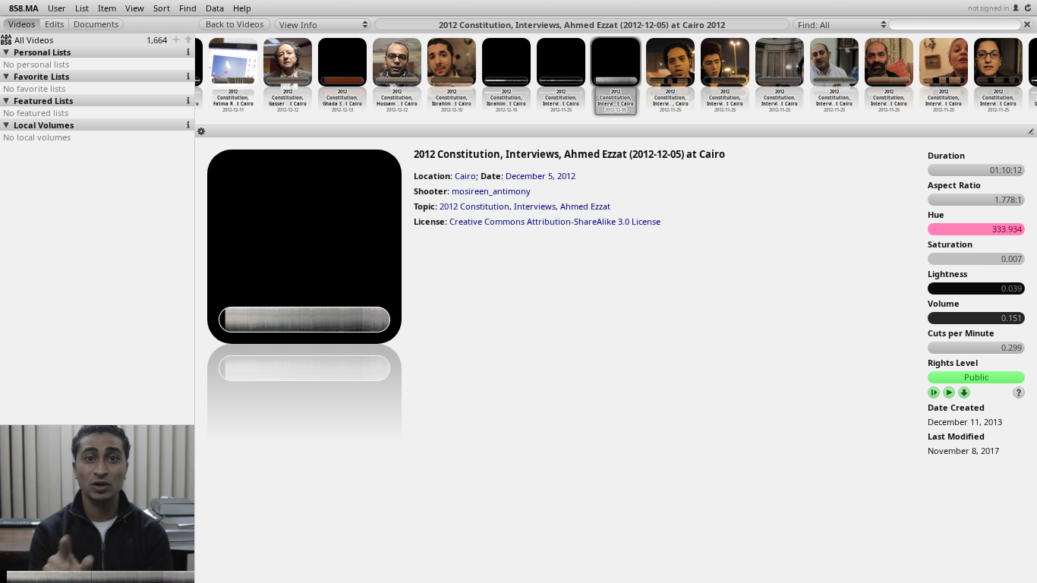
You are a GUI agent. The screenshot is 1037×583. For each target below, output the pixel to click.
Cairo (465, 175)
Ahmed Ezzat (585, 206)
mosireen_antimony (491, 191)
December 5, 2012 (540, 175)
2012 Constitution (474, 206)
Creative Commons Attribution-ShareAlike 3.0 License (554, 221)
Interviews (535, 206)
